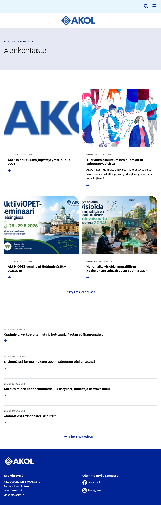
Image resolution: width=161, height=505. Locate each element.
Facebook (95, 482)
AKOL (7, 41)
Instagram (94, 490)
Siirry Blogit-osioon (81, 436)
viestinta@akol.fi (14, 495)
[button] (154, 6)
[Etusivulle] (81, 20)
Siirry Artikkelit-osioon (81, 292)
